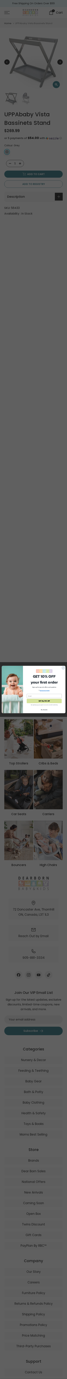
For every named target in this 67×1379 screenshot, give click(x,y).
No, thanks (44, 710)
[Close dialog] (63, 667)
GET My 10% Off (44, 701)
